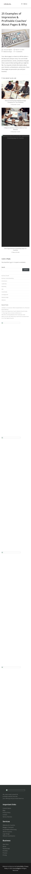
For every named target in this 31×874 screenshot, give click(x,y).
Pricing (5, 855)
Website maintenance (9, 836)
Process (5, 853)
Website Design (8, 51)
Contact (5, 814)
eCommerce (4, 281)
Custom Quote (7, 808)
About (4, 846)
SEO (2, 289)
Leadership (4, 283)
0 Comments (19, 51)
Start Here (6, 844)
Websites (4, 300)
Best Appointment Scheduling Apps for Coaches (15, 249)
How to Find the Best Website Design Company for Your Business (15, 101)
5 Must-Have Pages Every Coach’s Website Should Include (14, 311)
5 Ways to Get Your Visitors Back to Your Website (15, 128)
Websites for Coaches (9, 825)
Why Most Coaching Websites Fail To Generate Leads (13, 314)
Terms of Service (7, 817)
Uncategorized (5, 294)
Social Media (4, 292)
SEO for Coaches (7, 831)
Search (3, 267)
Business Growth (5, 275)
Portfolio (5, 851)
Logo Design (6, 834)
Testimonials (6, 848)
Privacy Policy (6, 812)
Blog (4, 810)
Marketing (4, 286)
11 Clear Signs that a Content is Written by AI (11, 313)
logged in (11, 262)
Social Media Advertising (9, 829)
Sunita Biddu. (20, 866)
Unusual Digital (8, 49)
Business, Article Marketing (8, 278)
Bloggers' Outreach (8, 827)
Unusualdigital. (17, 868)
